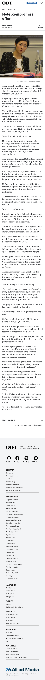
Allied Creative (10, 617)
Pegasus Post (10, 535)
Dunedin (11, 10)
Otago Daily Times (12, 500)
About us (9, 479)
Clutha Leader (10, 570)
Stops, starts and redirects (14, 638)
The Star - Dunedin (12, 567)
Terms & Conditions (12, 635)
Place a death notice (12, 652)
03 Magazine (10, 594)
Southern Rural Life (12, 573)
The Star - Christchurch (13, 529)
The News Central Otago (14, 564)
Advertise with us (11, 649)
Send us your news (12, 476)
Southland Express (12, 579)
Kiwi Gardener (10, 588)
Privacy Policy (10, 482)
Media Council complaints (14, 488)
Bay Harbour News (12, 532)
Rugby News (10, 597)
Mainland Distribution (13, 623)
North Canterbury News (13, 520)
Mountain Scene (11, 561)
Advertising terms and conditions (17, 657)
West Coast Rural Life (13, 517)
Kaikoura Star (10, 505)
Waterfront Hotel (29, 425)
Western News (10, 538)
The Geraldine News (12, 526)
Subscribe (32, 3)
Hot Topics (38, 425)
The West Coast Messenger (14, 514)
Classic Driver (10, 591)
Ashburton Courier (12, 546)
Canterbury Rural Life (13, 523)
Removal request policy (13, 490)
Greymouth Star (11, 508)
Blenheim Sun (10, 502)
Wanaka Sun (10, 555)
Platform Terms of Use (13, 485)
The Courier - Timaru (12, 549)
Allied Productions (12, 614)
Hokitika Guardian (12, 511)
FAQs (7, 641)
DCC (21, 425)
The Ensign (9, 576)
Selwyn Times (10, 544)
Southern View (10, 541)
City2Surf (9, 604)
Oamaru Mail (10, 552)
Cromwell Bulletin (12, 558)
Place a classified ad (12, 655)
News (4, 10)
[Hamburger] (40, 3)
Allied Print (9, 620)
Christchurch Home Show (14, 607)
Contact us (9, 473)
